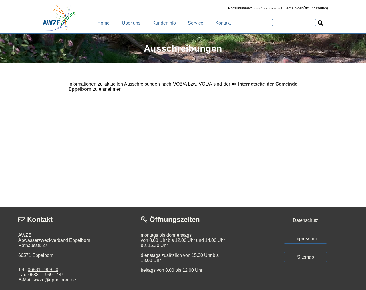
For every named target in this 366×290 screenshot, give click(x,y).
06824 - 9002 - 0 (266, 8)
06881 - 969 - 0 (43, 269)
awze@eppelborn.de (55, 279)
